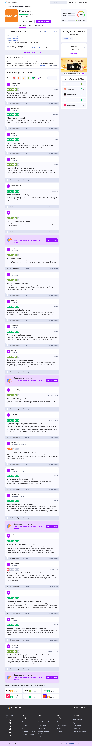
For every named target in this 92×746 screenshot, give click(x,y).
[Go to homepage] (5, 6)
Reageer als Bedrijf (50, 32)
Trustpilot (65, 38)
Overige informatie (79, 731)
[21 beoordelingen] (34, 697)
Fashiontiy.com (71, 94)
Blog (70, 2)
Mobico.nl (31, 695)
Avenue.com (70, 84)
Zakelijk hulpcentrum (61, 732)
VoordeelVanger (71, 105)
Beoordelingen (38, 25)
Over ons (25, 722)
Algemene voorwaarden (77, 724)
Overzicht (60, 722)
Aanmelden (75, 2)
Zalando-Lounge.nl (52, 695)
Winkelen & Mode (19, 6)
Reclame (82, 73)
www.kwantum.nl (13, 38)
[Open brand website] (33, 11)
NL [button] (84, 707)
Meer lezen (43, 65)
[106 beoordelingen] (16, 691)
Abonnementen (62, 725)
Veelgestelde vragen (45, 728)
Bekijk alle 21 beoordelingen (31, 52)
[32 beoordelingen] (16, 697)
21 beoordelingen (24, 16)
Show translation (52, 65)
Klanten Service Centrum (43, 732)
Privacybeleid (77, 719)
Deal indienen (74, 53)
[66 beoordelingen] (35, 691)
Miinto (30, 689)
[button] (52, 78)
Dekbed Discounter (15, 689)
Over (30, 25)
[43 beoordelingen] (53, 697)
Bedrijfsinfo (22, 25)
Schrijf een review (27, 21)
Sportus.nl (70, 100)
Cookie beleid (70, 744)
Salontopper (70, 89)
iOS (30, 735)
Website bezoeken (43, 21)
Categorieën (11, 6)
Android (24, 735)
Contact (24, 725)
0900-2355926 (13, 40)
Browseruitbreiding (28, 731)
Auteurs (41, 737)
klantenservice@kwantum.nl (16, 36)
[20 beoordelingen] (53, 691)
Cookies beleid (78, 728)
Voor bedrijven (83, 2)
